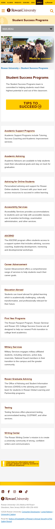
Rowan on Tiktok (26, 492)
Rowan (48, 2)
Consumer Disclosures (31, 512)
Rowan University (25, 10)
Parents (18, 2)
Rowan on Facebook (9, 492)
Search (52, 11)
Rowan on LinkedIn (3, 492)
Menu (3, 11)
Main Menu (8, 28)
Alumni (10, 2)
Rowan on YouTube (20, 492)
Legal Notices (46, 512)
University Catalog (8, 514)
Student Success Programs (34, 68)
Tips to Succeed (28, 105)
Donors (26, 2)
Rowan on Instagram (14, 492)
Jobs (33, 2)
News (3, 2)
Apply (39, 2)
